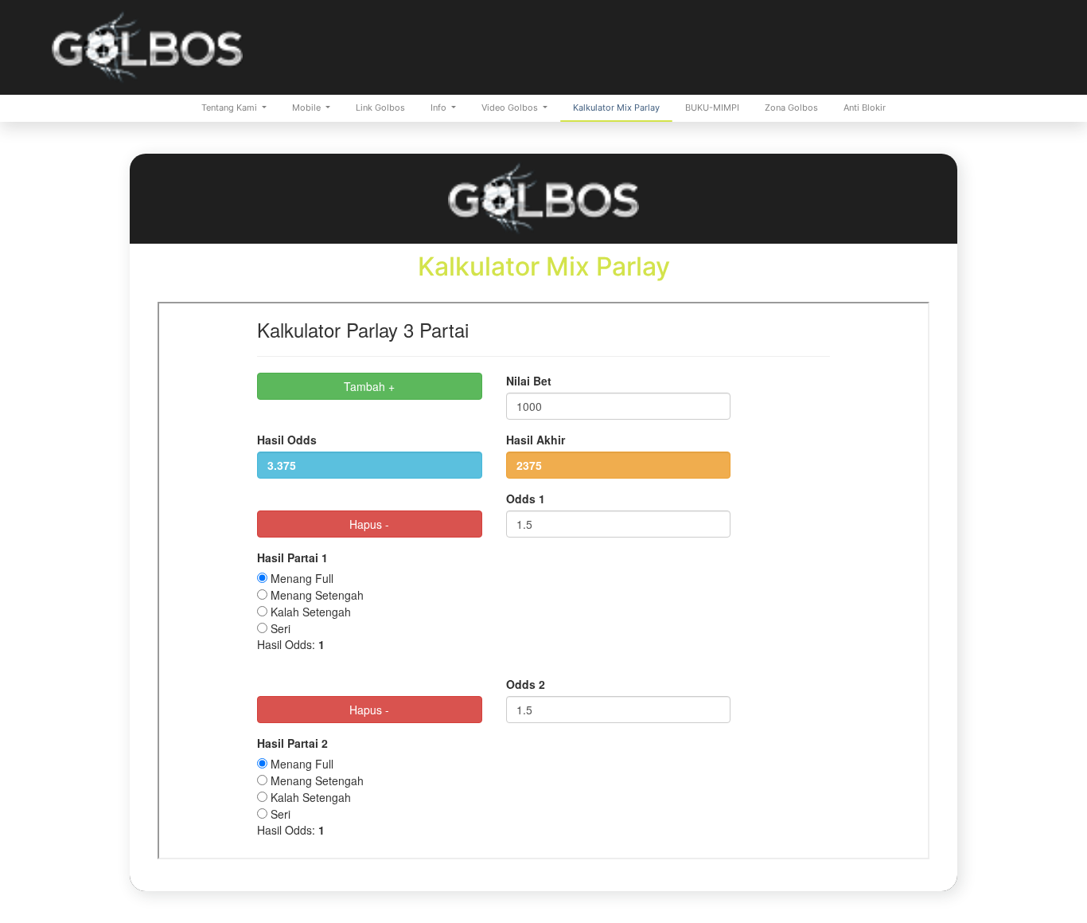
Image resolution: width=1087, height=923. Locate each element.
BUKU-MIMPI (712, 107)
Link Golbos (380, 107)
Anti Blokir (864, 107)
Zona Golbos (791, 107)
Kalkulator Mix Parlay (616, 107)
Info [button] (440, 107)
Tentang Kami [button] (230, 107)
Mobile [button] (307, 107)
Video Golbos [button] (510, 107)
